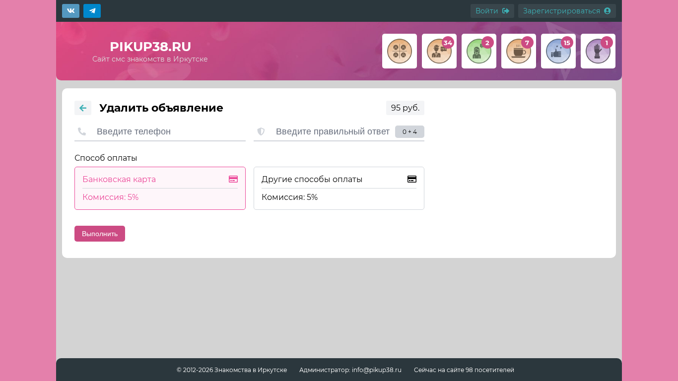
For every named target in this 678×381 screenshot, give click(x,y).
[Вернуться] (82, 108)
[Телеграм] (92, 11)
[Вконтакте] (70, 11)
